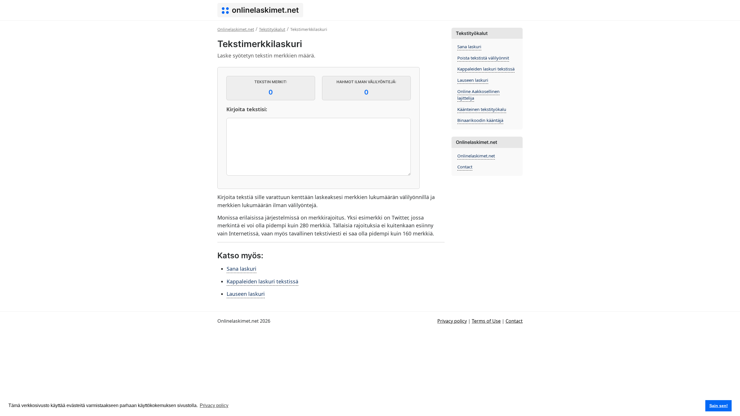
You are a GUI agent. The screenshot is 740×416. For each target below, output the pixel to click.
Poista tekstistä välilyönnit (483, 58)
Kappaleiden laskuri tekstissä (262, 281)
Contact (464, 167)
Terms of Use (486, 321)
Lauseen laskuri (246, 293)
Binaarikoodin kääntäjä (480, 120)
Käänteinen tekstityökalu (481, 109)
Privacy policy (452, 321)
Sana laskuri (241, 268)
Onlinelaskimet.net (476, 156)
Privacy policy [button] (214, 405)
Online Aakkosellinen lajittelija (478, 94)
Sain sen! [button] (718, 405)
